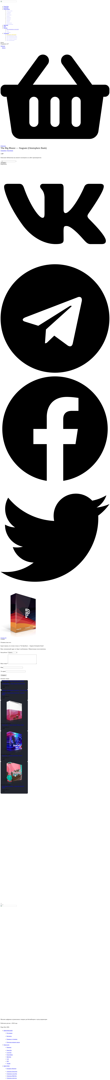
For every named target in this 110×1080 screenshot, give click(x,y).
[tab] (55, 638)
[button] (2, 42)
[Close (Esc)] (1, 903)
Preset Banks (10, 150)
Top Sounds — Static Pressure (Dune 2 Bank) (13, 725)
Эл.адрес (3, 671)
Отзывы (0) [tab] (3, 638)
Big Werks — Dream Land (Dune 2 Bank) (12, 755)
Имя (2, 667)
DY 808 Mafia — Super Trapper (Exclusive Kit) (13, 683)
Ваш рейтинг (4, 652)
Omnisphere (3, 150)
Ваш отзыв (4, 663)
